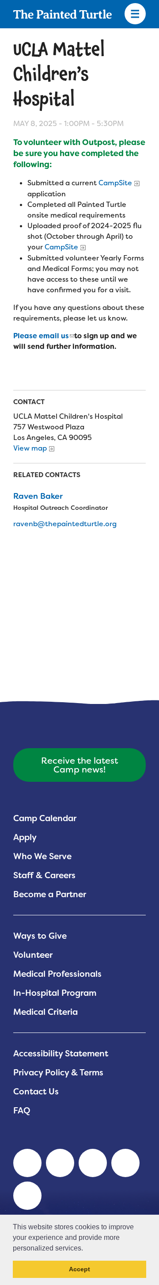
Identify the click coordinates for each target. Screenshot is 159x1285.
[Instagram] (27, 1196)
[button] (86, 1248)
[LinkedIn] (27, 1163)
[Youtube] (60, 1163)
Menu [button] (135, 14)
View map (30, 448)
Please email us (41, 335)
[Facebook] (93, 1163)
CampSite (115, 182)
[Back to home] (62, 14)
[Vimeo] (125, 1163)
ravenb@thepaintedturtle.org (65, 523)
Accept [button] (79, 1269)
